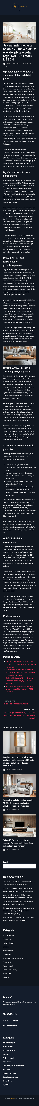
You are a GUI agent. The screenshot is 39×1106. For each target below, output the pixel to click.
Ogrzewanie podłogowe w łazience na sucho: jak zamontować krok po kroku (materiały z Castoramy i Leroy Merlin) (19, 911)
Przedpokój (7, 962)
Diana (8, 63)
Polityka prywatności (10, 1025)
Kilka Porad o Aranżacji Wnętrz (15, 704)
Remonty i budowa (9, 966)
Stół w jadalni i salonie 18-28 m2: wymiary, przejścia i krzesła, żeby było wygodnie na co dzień (20, 681)
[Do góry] (37, 1104)
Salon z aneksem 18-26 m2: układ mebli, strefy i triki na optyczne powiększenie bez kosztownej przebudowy (20, 672)
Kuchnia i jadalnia (8, 943)
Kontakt (15, 1020)
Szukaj (5, 862)
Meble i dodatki (8, 951)
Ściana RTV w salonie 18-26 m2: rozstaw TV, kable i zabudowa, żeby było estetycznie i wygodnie (18, 843)
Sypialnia (6, 977)
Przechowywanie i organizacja (13, 958)
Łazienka (6, 947)
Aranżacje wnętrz (9, 935)
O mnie (5, 1020)
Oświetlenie (7, 954)
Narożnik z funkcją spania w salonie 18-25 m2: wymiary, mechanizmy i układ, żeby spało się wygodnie (18, 803)
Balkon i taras (7, 939)
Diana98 (12, 1098)
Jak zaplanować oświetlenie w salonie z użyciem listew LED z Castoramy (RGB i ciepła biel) (19, 689)
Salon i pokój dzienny (10, 970)
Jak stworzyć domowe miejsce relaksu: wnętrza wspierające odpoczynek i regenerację (19, 715)
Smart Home (7, 973)
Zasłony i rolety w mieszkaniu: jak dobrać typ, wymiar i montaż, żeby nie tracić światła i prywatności (21, 664)
